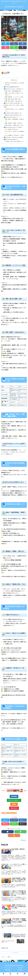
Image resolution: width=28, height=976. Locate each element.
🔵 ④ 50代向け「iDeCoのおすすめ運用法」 (14, 137)
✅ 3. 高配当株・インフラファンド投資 (14, 97)
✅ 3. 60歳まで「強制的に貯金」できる (14, 125)
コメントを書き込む (14, 952)
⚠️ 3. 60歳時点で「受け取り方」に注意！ (14, 135)
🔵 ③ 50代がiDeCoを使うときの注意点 (13, 127)
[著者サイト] (7, 831)
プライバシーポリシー (14, 800)
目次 (12, 80)
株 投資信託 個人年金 (11, 812)
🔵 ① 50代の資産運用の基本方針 (11, 86)
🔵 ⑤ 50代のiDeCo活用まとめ (11, 139)
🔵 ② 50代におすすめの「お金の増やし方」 (14, 89)
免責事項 (14, 804)
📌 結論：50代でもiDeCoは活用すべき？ (14, 141)
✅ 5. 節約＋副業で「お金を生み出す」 (14, 101)
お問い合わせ (14, 808)
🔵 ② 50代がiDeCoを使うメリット (12, 117)
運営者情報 (14, 796)
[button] (25, 458)
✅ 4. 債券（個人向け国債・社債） (13, 99)
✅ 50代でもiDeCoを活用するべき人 (13, 115)
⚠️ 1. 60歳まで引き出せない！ (12, 129)
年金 (3, 812)
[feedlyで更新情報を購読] (20, 831)
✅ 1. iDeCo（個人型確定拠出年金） (13, 91)
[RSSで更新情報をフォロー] (14, 835)
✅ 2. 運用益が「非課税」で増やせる (13, 123)
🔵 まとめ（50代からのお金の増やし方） (13, 103)
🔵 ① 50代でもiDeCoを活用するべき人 (13, 113)
